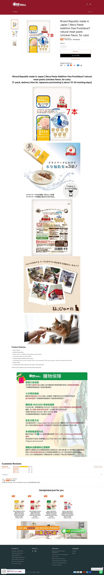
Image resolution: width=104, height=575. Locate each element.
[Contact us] (101, 572)
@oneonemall (20, 553)
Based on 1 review (6, 467)
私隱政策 (34, 572)
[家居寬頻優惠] (52, 538)
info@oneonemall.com (20, 557)
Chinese (74, 551)
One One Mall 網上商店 (20, 572)
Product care (55, 556)
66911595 (20, 551)
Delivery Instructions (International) (60, 554)
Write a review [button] (98, 466)
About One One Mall (16, 563)
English (73, 553)
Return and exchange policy (58, 558)
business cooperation (57, 564)
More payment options (75, 58)
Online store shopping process (59, 562)
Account (90, 11)
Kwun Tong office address (18, 561)
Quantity (62, 43)
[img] (9, 479)
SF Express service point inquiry (59, 560)
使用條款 (38, 572)
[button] (63, 38)
